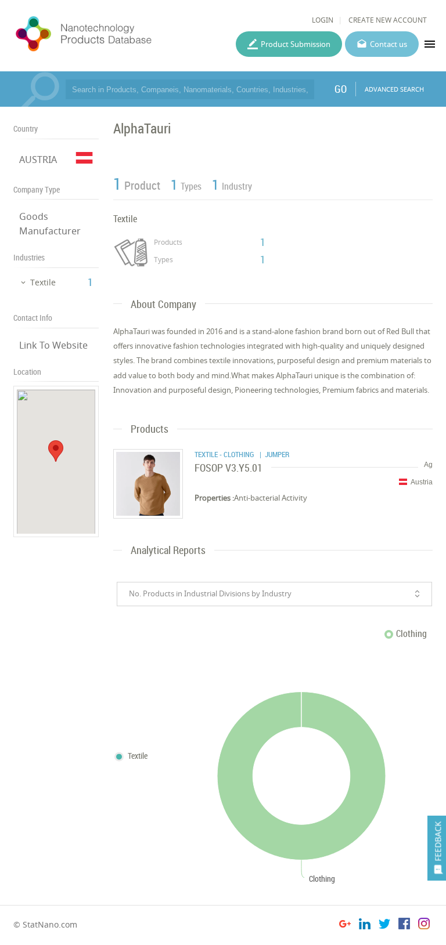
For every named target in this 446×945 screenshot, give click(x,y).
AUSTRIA (38, 159)
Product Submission (295, 44)
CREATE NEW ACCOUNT (387, 20)
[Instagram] (424, 925)
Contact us (388, 44)
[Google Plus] (345, 925)
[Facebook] (404, 925)
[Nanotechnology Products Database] (113, 34)
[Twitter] (384, 925)
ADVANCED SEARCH (394, 89)
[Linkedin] (365, 925)
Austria (422, 482)
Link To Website (53, 345)
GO (340, 89)
